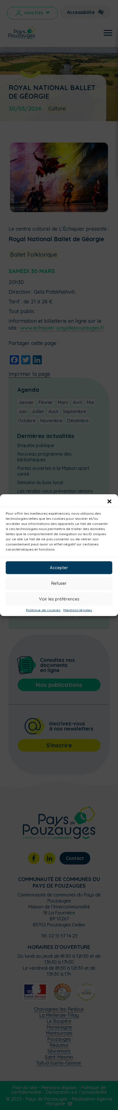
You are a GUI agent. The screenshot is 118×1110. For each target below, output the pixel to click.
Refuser (59, 583)
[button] (109, 501)
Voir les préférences (59, 599)
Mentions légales (77, 610)
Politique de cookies (43, 610)
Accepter (59, 567)
